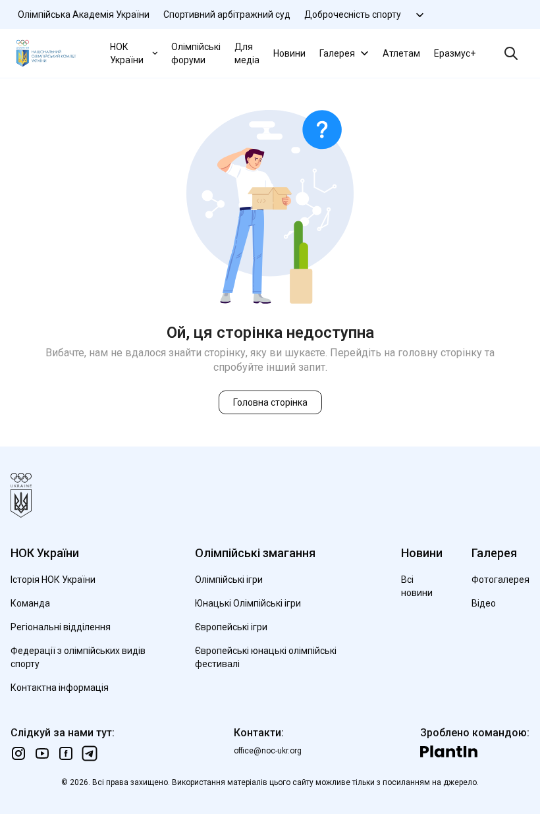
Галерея (337, 53)
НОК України (127, 53)
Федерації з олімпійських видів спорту (78, 657)
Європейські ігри (231, 627)
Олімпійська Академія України (83, 14)
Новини (289, 53)
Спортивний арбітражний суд (226, 14)
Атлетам (401, 53)
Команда (30, 603)
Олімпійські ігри (229, 579)
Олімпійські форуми (196, 53)
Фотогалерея (500, 579)
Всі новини (417, 586)
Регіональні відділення (61, 627)
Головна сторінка (270, 402)
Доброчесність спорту (352, 14)
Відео (484, 603)
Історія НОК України (53, 579)
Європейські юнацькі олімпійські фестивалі (266, 657)
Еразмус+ (454, 53)
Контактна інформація (60, 687)
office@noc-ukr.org (268, 750)
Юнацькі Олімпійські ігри (248, 603)
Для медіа (246, 53)
